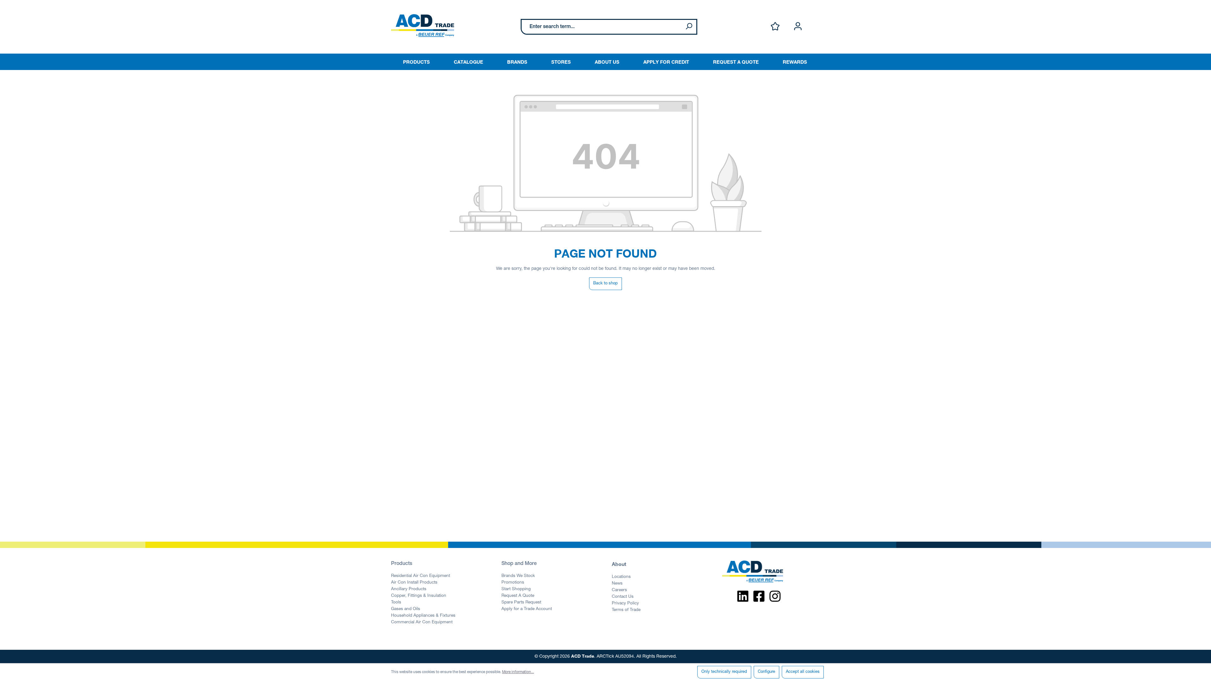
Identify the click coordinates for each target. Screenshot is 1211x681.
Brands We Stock (518, 576)
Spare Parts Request (521, 602)
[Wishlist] (775, 26)
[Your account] (798, 26)
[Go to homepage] (422, 25)
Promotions (512, 582)
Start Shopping (516, 589)
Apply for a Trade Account (526, 609)
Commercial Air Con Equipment (422, 622)
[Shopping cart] (816, 19)
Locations (621, 577)
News (617, 583)
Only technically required (724, 672)
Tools (396, 602)
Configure (766, 672)
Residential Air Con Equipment (420, 576)
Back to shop (605, 284)
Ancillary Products (408, 589)
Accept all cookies (803, 672)
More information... (518, 672)
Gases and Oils (405, 609)
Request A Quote (517, 596)
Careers (619, 590)
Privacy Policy (625, 603)
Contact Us (623, 597)
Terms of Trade (626, 610)
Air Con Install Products (414, 582)
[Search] (688, 27)
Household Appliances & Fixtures (423, 616)
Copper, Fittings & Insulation (418, 596)
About (619, 564)
